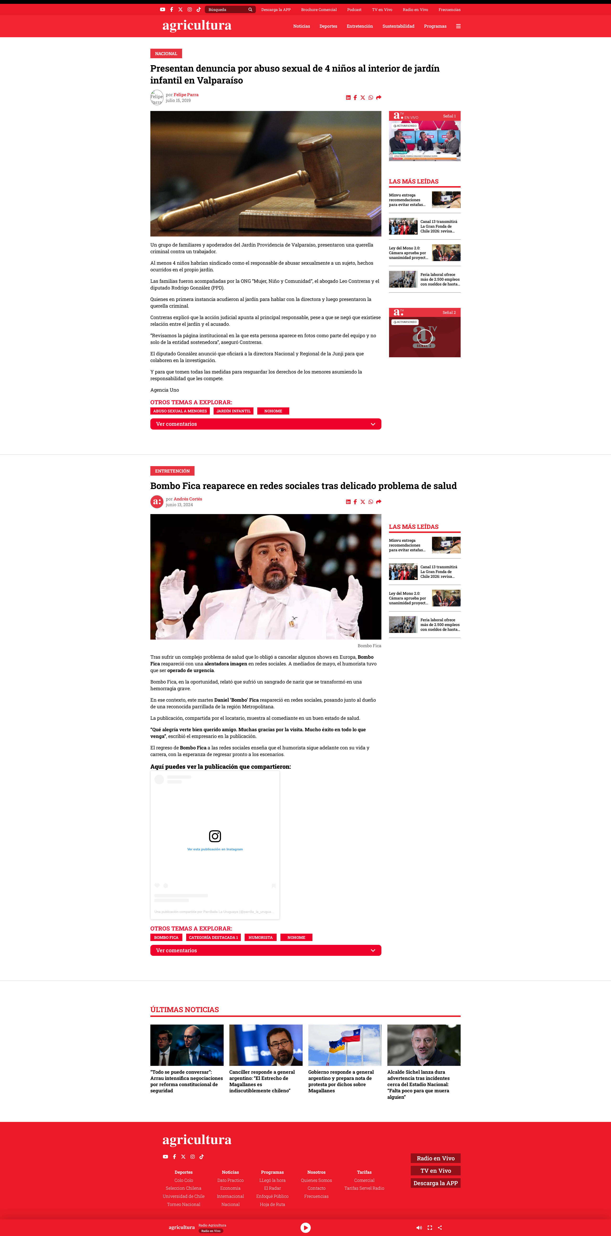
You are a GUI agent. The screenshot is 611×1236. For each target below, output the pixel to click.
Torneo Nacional (183, 1204)
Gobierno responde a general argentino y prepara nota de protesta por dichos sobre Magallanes (341, 1081)
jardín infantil (233, 410)
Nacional (166, 53)
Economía (230, 1188)
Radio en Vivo (415, 9)
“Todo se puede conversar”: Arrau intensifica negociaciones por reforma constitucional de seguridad (186, 1081)
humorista (261, 937)
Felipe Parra (186, 94)
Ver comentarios (176, 423)
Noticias (301, 26)
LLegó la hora (272, 1180)
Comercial (364, 1180)
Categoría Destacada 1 (213, 937)
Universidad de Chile (184, 1196)
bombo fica (166, 937)
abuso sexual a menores (180, 410)
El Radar (272, 1188)
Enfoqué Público (272, 1196)
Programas (435, 26)
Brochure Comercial (319, 9)
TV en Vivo (382, 9)
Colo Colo (183, 1180)
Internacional (230, 1196)
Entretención (360, 26)
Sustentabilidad (399, 26)
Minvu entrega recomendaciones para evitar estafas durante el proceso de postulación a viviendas (408, 200)
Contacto (317, 1188)
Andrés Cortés (188, 499)
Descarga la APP (276, 9)
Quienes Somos (316, 1180)
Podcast (354, 9)
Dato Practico (230, 1180)
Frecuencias (450, 9)
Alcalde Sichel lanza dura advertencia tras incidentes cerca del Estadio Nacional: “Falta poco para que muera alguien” (418, 1084)
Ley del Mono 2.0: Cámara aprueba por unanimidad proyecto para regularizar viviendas (408, 253)
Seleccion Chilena (183, 1188)
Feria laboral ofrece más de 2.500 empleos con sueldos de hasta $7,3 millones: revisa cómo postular (440, 279)
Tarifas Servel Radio (364, 1188)
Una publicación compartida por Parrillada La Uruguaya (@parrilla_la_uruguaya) (215, 912)
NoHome (273, 410)
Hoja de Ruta (272, 1204)
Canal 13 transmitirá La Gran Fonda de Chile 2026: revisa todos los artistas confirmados (439, 226)
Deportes (328, 26)
